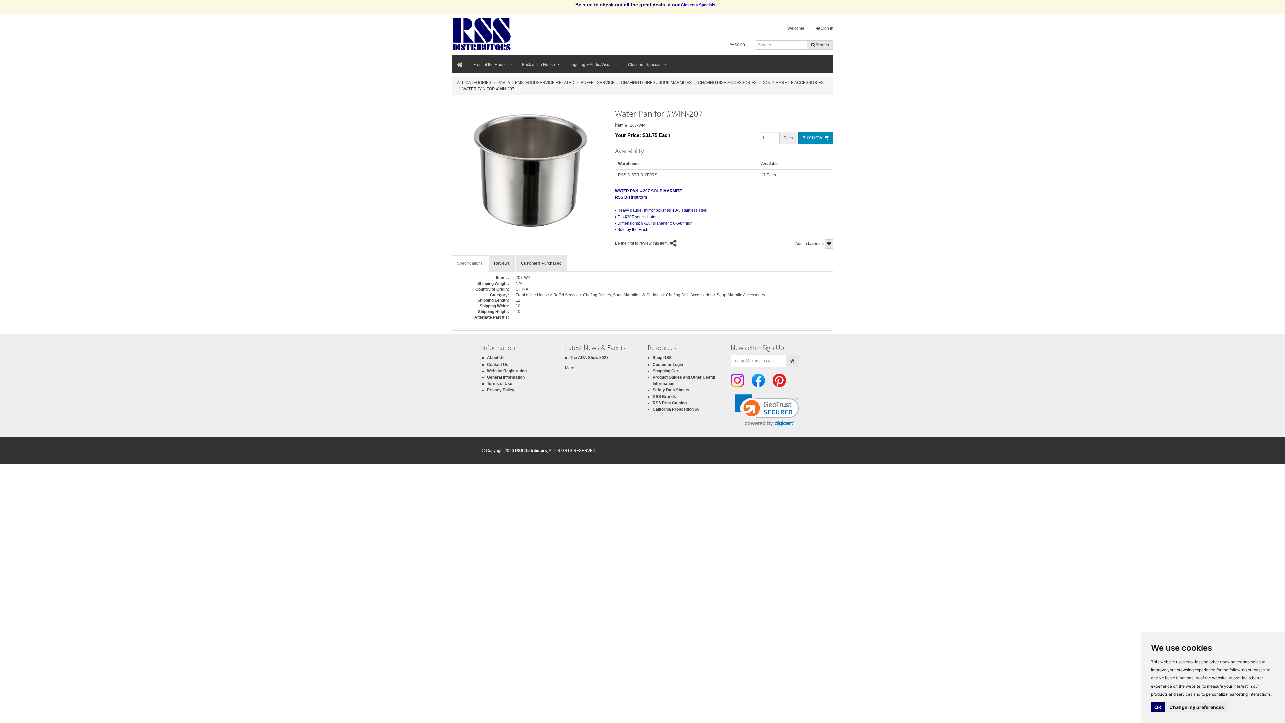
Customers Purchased (541, 263)
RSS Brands (664, 396)
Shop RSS (662, 357)
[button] (766, 410)
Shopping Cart (666, 371)
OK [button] (1158, 707)
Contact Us (497, 364)
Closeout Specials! (645, 64)
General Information (506, 377)
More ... (571, 368)
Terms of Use (499, 383)
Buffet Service (598, 82)
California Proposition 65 (676, 409)
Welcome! (796, 28)
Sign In (826, 28)
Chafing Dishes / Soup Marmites (656, 82)
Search (822, 45)
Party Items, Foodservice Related (536, 82)
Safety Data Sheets (671, 390)
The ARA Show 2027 (589, 357)
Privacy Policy (500, 390)
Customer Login (668, 364)
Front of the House (490, 64)
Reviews (502, 263)
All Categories (474, 82)
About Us (496, 357)
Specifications (470, 263)
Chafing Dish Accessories (727, 82)
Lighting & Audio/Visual (592, 64)
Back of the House (538, 64)
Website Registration (507, 371)
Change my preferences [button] (1196, 707)
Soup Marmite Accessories (793, 82)
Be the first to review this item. (642, 243)
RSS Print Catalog (670, 403)
